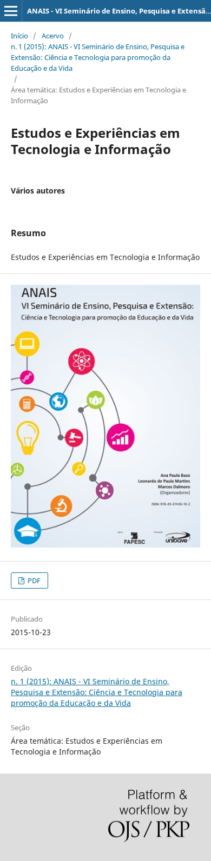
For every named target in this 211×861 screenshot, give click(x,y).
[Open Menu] (11, 11)
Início (19, 36)
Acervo (53, 36)
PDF (33, 580)
